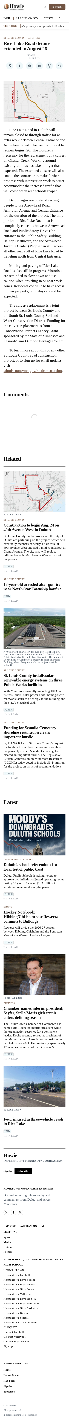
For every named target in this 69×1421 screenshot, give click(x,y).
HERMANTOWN (14, 1270)
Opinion (8, 1247)
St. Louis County (27, 18)
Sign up (8, 1346)
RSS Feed (9, 1380)
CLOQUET (10, 1327)
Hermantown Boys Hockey (20, 1298)
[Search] (44, 7)
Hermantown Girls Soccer (19, 1289)
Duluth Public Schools (19, 859)
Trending (10, 26)
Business (9, 1003)
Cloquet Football (14, 1332)
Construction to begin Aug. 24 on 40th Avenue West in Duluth (31, 527)
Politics (8, 1251)
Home (7, 18)
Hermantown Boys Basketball (22, 1303)
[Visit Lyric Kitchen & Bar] (14, 7)
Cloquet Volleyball (15, 1336)
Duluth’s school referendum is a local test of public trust (30, 866)
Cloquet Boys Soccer (16, 1341)
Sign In (8, 1171)
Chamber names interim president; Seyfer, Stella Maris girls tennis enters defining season (33, 1013)
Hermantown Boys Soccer (19, 1279)
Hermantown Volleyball (18, 1294)
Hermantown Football (17, 1275)
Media (7, 1242)
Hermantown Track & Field (20, 1322)
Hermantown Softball (16, 1317)
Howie (31, 55)
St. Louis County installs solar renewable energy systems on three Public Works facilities (33, 680)
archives (34, 38)
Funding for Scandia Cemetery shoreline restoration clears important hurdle (30, 732)
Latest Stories (11, 1375)
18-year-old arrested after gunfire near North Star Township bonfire (32, 586)
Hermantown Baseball (17, 1313)
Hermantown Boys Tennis (19, 1284)
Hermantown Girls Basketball (21, 1308)
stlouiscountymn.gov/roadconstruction (33, 371)
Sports (48, 18)
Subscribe (57, 7)
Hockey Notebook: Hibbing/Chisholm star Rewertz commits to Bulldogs (31, 917)
